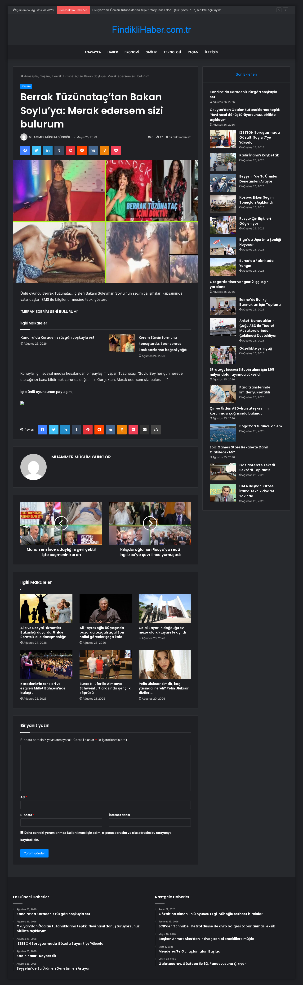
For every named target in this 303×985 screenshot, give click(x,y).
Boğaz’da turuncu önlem (260, 426)
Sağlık (151, 52)
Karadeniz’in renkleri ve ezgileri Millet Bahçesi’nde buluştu (43, 688)
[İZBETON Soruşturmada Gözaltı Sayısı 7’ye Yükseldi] (223, 139)
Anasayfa (93, 52)
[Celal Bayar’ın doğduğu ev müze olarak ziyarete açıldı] (165, 608)
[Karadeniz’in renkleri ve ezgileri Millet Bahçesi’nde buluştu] (46, 664)
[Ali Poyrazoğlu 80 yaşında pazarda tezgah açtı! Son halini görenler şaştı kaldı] (106, 608)
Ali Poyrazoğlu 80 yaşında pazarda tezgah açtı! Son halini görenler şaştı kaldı (102, 632)
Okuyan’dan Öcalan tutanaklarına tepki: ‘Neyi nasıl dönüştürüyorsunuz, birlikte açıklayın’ (245, 114)
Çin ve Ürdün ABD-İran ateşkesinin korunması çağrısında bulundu (239, 411)
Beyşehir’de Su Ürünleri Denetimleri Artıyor (259, 179)
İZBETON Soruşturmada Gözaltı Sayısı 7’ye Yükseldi (129, 10)
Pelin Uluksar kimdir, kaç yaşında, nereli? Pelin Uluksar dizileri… (164, 688)
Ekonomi (132, 52)
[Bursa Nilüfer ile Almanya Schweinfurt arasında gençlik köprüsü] (106, 664)
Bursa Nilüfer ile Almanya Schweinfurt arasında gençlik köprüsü (105, 688)
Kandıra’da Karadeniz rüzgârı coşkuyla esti (58, 337)
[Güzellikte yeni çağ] (223, 355)
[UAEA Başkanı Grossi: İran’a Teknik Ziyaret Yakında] (223, 493)
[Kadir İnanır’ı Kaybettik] (223, 162)
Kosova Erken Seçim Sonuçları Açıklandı (256, 200)
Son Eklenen (246, 74)
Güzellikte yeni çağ (255, 348)
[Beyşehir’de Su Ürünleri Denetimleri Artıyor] (223, 183)
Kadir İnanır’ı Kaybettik (259, 155)
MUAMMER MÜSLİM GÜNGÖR (49, 137)
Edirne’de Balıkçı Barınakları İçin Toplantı (260, 302)
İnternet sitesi (119, 815)
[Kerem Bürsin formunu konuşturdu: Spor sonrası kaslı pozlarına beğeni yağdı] (122, 343)
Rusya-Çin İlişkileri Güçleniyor (255, 221)
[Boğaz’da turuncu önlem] (223, 433)
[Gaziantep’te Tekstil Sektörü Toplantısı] (223, 471)
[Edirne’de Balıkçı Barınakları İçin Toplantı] (223, 306)
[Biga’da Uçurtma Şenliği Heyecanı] (223, 246)
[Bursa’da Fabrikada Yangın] (223, 267)
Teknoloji (172, 52)
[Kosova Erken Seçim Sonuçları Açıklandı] (223, 204)
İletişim (211, 52)
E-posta (27, 815)
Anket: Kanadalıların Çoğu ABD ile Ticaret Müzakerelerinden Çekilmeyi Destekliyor (258, 328)
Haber (112, 52)
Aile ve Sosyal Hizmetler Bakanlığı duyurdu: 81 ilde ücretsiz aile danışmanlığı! (43, 632)
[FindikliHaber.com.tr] (151, 30)
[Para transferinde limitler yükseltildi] (223, 394)
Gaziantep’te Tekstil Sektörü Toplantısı (257, 467)
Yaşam (193, 52)
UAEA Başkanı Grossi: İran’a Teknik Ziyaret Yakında (257, 491)
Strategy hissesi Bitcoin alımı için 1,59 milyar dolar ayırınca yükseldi (242, 372)
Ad (23, 797)
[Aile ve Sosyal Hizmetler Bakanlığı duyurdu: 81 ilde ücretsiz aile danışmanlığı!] (46, 608)
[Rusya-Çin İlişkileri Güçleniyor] (223, 225)
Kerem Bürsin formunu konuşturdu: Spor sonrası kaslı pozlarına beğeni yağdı (163, 343)
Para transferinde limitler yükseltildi (254, 390)
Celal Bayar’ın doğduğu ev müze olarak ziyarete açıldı (162, 630)
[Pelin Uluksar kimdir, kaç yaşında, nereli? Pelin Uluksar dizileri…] (165, 664)
